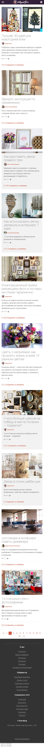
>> (24, 636)
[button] (41, 2)
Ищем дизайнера (22, 655)
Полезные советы (22, 683)
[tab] (22, 2)
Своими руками (22, 687)
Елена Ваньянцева (13, 233)
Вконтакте (22, 703)
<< (3, 633)
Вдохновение (22, 690)
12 (19, 636)
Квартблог (8, 43)
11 (40, 633)
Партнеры (22, 658)
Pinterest (22, 715)
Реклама (22, 664)
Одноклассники (22, 709)
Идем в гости (22, 680)
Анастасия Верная (11, 107)
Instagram (22, 712)
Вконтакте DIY (22, 706)
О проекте (22, 651)
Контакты (22, 661)
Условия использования (22, 668)
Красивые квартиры (22, 677)
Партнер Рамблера (22, 739)
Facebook (22, 699)
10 (37, 633)
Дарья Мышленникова (12, 546)
